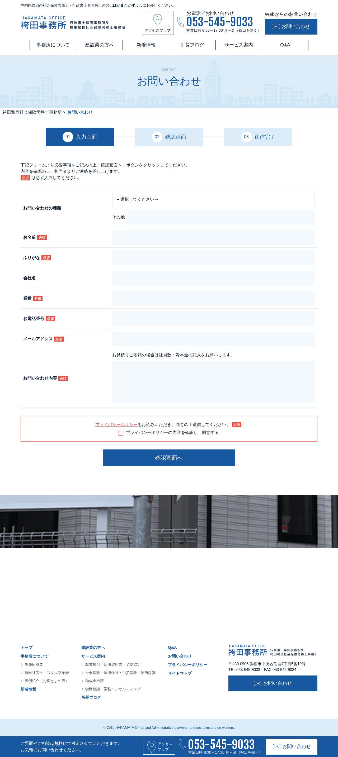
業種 (32, 298)
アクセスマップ (158, 30)
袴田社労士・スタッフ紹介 (47, 672)
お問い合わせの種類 (42, 208)
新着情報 (146, 44)
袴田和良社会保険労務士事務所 (32, 112)
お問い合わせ (295, 26)
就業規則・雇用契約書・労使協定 (113, 664)
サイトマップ (180, 673)
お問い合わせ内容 (45, 378)
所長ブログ (192, 44)
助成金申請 (94, 681)
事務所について (53, 44)
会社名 (29, 278)
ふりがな (36, 257)
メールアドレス (42, 339)
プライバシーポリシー (116, 424)
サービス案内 (238, 44)
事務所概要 (34, 664)
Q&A (285, 44)
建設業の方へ (99, 44)
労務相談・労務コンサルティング (113, 689)
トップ (26, 647)
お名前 (34, 237)
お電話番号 (38, 318)
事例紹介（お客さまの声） (47, 681)
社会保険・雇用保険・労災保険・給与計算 (120, 672)
